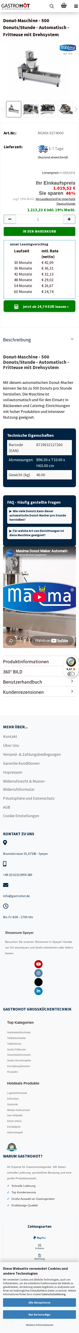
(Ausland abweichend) (53, 157)
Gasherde (12, 1104)
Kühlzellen (13, 1098)
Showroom (42, 941)
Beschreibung (17, 340)
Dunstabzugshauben (18, 1066)
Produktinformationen (26, 661)
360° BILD (12, 672)
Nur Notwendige (39, 1314)
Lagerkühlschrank (17, 1093)
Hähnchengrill (15, 1132)
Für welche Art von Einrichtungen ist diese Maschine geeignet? (36, 533)
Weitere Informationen (39, 1325)
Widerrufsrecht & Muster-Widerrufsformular (24, 785)
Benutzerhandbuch (22, 682)
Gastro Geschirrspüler (19, 1060)
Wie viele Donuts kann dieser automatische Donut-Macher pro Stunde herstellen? (37, 515)
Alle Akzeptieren (39, 1302)
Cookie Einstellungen (21, 815)
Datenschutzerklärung (53, 1294)
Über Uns (11, 745)
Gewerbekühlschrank (19, 1054)
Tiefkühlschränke (16, 1038)
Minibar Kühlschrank (18, 1110)
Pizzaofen (12, 1072)
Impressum (12, 772)
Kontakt (10, 736)
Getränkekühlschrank (19, 1032)
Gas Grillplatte (15, 1115)
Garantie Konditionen (21, 763)
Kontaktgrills (14, 1126)
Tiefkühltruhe (14, 1043)
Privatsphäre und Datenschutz (29, 798)
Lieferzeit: (13, 146)
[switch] (71, 674)
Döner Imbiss (14, 1121)
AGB (6, 807)
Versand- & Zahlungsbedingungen (32, 754)
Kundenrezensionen (23, 692)
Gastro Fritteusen (16, 1049)
